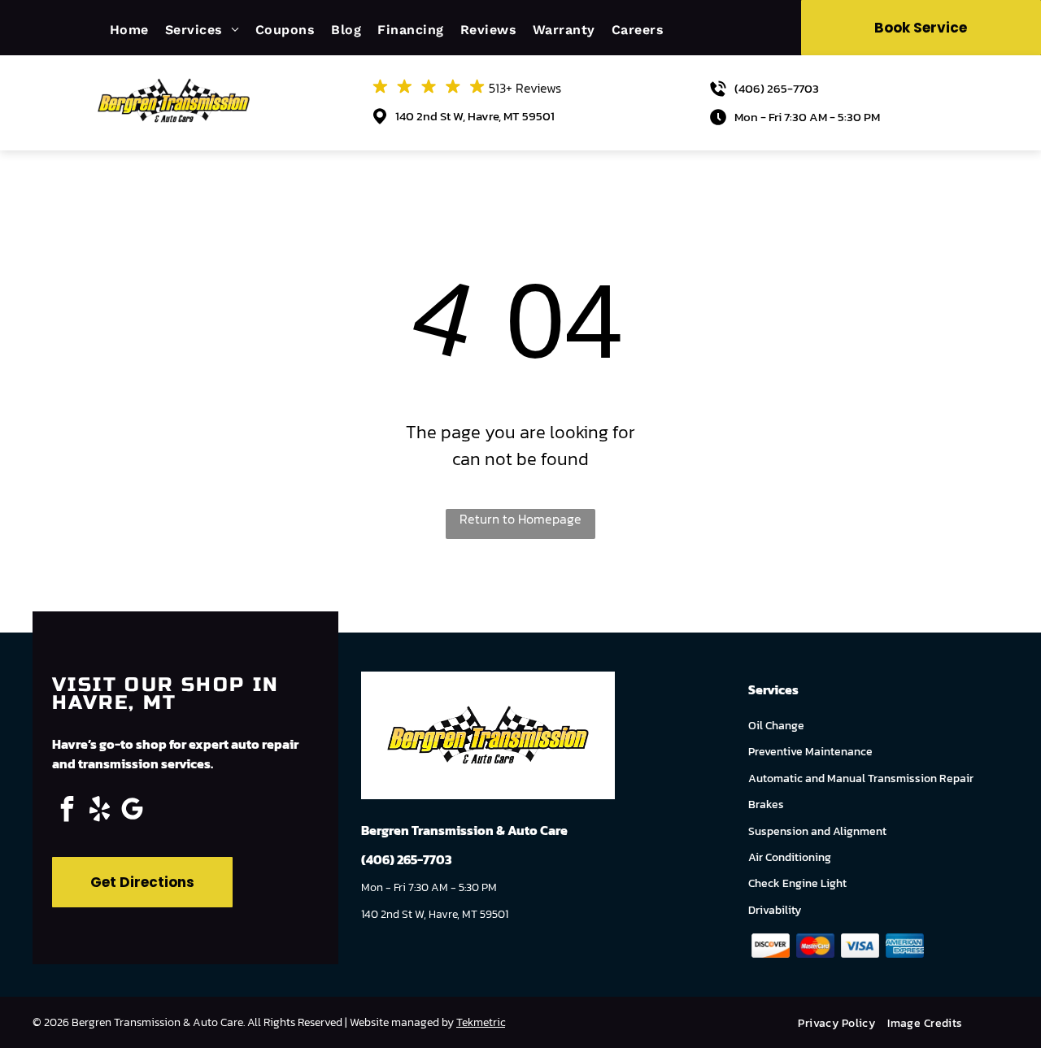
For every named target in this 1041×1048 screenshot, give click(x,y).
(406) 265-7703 (776, 88)
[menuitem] (137, 29)
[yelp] (99, 811)
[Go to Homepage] (174, 84)
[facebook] (66, 811)
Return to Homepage (520, 518)
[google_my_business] (131, 811)
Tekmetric (480, 1022)
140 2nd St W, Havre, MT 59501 (475, 116)
